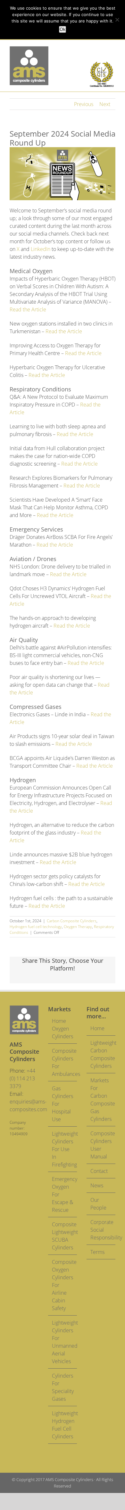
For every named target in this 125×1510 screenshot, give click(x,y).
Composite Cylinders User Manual (101, 1145)
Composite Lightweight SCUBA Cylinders (63, 1236)
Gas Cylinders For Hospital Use (62, 1104)
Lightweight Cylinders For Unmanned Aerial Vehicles (63, 1342)
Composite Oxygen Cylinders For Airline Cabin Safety (63, 1285)
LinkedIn (40, 249)
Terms (97, 1251)
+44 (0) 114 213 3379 (22, 1078)
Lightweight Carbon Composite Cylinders (101, 1054)
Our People (98, 1203)
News (96, 1185)
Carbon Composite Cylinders (71, 921)
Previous (83, 104)
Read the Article (28, 309)
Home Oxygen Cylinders (62, 1028)
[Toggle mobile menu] (112, 49)
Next (104, 104)
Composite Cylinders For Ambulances (63, 1062)
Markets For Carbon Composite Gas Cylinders (101, 1099)
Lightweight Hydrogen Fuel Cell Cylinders (63, 1425)
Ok (62, 29)
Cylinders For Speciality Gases (63, 1387)
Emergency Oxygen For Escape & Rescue (63, 1194)
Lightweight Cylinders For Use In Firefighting (63, 1149)
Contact (99, 1171)
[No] (117, 19)
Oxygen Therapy (78, 926)
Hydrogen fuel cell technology (36, 926)
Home (97, 1028)
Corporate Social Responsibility (101, 1230)
